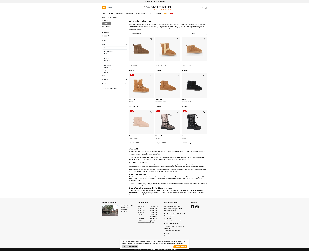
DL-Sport (107, 72)
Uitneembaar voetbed (109, 88)
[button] (206, 8)
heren (189, 177)
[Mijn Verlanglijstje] (199, 7)
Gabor (195, 169)
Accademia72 (108, 51)
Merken (159, 14)
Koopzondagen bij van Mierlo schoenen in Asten (173, 210)
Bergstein (107, 61)
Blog (151, 14)
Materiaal (105, 80)
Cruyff (106, 68)
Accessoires (129, 14)
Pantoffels (119, 14)
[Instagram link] (197, 207)
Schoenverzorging (141, 14)
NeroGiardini (202, 169)
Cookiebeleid (173, 249)
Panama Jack (189, 169)
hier (171, 244)
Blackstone (107, 65)
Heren (104, 14)
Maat (104, 40)
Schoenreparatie (169, 216)
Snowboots (105, 32)
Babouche (107, 56)
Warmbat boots (135, 151)
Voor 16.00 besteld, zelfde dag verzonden (154, 1)
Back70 (106, 58)
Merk (104, 44)
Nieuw (165, 14)
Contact (167, 236)
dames (183, 177)
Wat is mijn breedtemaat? (172, 221)
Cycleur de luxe (109, 70)
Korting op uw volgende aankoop (174, 213)
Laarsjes (104, 30)
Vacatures (167, 218)
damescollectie (199, 24)
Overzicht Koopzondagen (146, 222)
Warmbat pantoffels (152, 177)
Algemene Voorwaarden (172, 231)
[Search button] (104, 7)
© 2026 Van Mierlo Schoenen (140, 249)
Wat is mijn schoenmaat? (172, 224)
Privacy (166, 233)
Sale (171, 14)
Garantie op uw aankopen (172, 206)
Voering (104, 84)
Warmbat (114, 17)
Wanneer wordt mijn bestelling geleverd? (174, 227)
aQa (105, 54)
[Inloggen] (202, 7)
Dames (111, 14)
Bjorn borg (107, 63)
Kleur (104, 75)
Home (103, 17)
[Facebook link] (192, 207)
